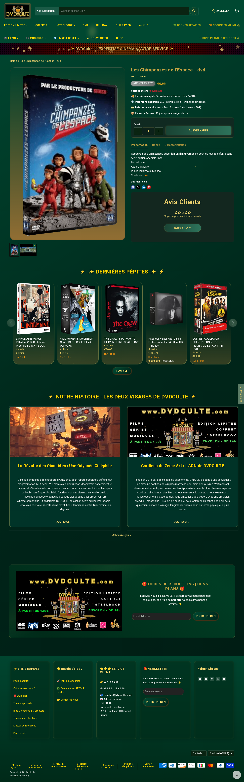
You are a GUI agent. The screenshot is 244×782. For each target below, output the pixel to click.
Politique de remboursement (58, 765)
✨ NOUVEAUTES (97, 38)
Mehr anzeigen (120, 535)
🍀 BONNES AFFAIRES (187, 25)
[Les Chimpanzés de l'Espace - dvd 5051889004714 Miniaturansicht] (14, 249)
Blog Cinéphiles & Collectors (28, 710)
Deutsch (197, 753)
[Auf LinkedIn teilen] (144, 187)
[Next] (233, 323)
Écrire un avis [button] (182, 227)
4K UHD (143, 25)
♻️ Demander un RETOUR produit (71, 690)
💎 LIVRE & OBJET (65, 38)
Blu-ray (101, 25)
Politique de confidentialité (35, 766)
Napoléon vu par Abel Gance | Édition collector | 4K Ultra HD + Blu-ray (165, 342)
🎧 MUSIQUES (35, 38)
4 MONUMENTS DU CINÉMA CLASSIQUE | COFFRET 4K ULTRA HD (76, 342)
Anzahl (137, 124)
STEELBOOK (65, 25)
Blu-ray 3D (123, 25)
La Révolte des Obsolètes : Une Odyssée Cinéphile (65, 465)
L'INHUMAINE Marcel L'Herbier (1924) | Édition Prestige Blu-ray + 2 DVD (30, 342)
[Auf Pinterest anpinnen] (149, 187)
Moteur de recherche (24, 725)
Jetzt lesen (63, 521)
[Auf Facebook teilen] (133, 187)
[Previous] (11, 323)
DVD (85, 25)
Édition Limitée (15, 25)
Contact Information (148, 765)
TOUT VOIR (122, 370)
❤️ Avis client (20, 695)
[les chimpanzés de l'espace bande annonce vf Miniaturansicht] (28, 249)
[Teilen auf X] (138, 187)
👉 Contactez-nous (68, 699)
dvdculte (141, 76)
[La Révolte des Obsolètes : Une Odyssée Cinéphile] (65, 432)
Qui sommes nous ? (24, 688)
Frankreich (219, 753)
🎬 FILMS (10, 38)
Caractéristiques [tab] (175, 145)
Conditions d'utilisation (107, 766)
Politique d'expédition (128, 765)
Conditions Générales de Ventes (81, 766)
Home (13, 61)
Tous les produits (22, 703)
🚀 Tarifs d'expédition (69, 680)
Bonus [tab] (156, 145)
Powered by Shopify (19, 775)
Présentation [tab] (139, 145)
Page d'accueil (21, 680)
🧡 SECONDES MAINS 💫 (224, 25)
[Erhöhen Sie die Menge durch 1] (159, 131)
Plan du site (19, 733)
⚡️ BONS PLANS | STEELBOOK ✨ (219, 38)
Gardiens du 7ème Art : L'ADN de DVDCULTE (182, 465)
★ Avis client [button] (241, 394)
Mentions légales (15, 766)
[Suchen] (193, 11)
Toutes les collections (25, 718)
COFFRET (41, 25)
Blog (119, 38)
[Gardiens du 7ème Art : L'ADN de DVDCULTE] (182, 432)
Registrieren (206, 616)
